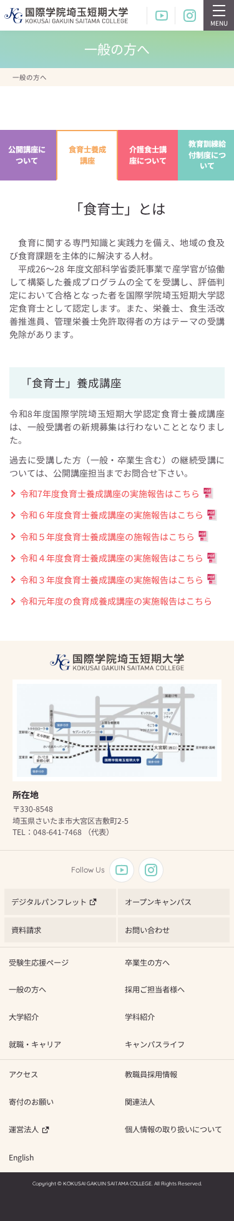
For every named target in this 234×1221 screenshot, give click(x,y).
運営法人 (24, 1129)
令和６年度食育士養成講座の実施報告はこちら (111, 514)
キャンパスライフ (155, 1044)
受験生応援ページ (39, 962)
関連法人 (140, 1101)
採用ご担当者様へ (155, 989)
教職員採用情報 (151, 1074)
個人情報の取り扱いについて (173, 1129)
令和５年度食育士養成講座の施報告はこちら (107, 536)
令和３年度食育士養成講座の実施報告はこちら (111, 579)
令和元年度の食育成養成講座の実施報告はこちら (116, 601)
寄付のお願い (31, 1101)
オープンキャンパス (158, 901)
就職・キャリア (35, 1044)
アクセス (23, 1074)
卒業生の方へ (147, 962)
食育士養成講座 (87, 155)
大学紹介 (24, 1016)
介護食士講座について (148, 155)
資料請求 (26, 930)
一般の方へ (27, 989)
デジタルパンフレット (49, 901)
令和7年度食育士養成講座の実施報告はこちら (110, 493)
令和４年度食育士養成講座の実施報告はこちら (111, 557)
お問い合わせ (147, 930)
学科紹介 (140, 1016)
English (21, 1157)
